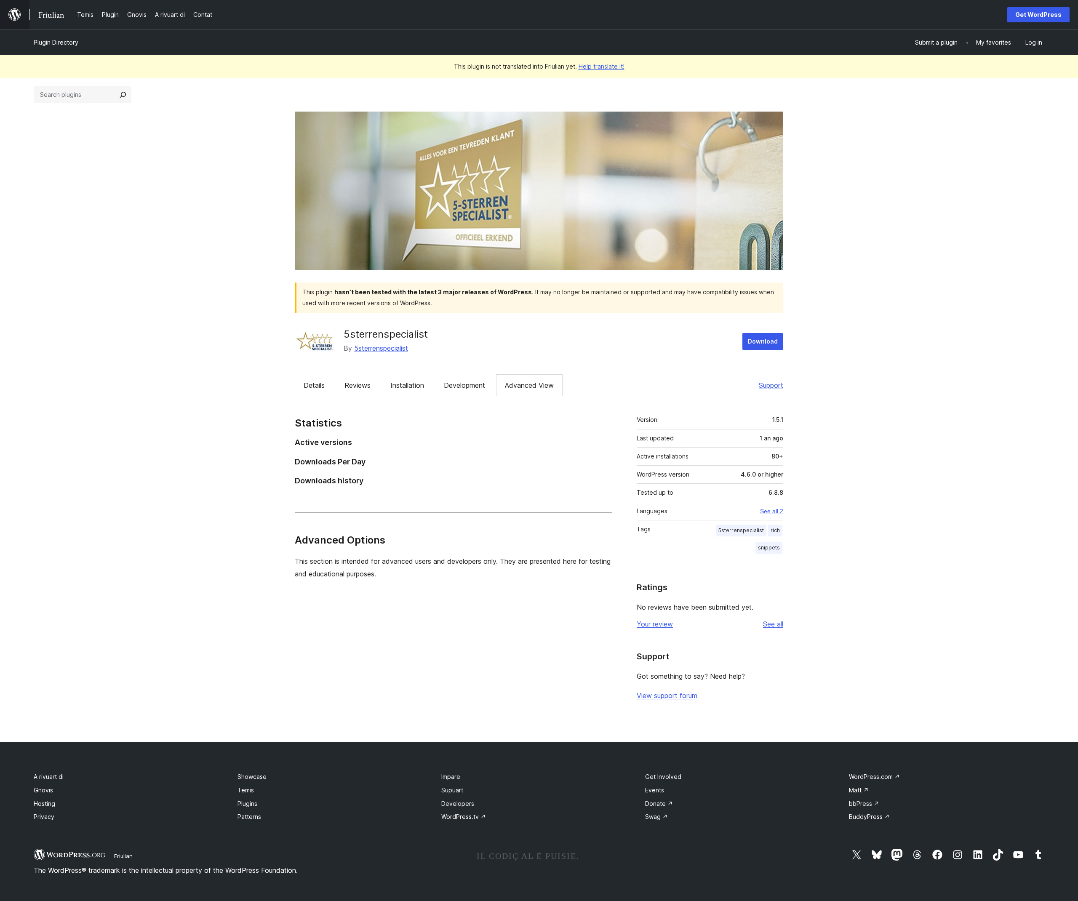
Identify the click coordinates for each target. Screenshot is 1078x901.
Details (314, 385)
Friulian (123, 856)
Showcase (252, 776)
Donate (659, 803)
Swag (656, 816)
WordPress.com (874, 776)
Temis (245, 790)
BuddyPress (869, 816)
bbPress (864, 803)
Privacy (44, 816)
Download (763, 341)
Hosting (44, 803)
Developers (457, 803)
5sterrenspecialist (386, 334)
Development (464, 385)
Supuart (452, 790)
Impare (450, 776)
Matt (859, 790)
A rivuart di (49, 776)
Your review (655, 624)
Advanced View (529, 385)
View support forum (667, 695)
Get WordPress (1038, 14)
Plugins (247, 803)
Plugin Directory (56, 42)
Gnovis (43, 790)
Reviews (357, 385)
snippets (769, 547)
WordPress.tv (463, 816)
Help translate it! (601, 66)
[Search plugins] (123, 94)
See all (773, 624)
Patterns (249, 816)
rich (775, 530)
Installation (407, 385)
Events (654, 790)
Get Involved (663, 776)
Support (771, 385)
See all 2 (771, 511)
